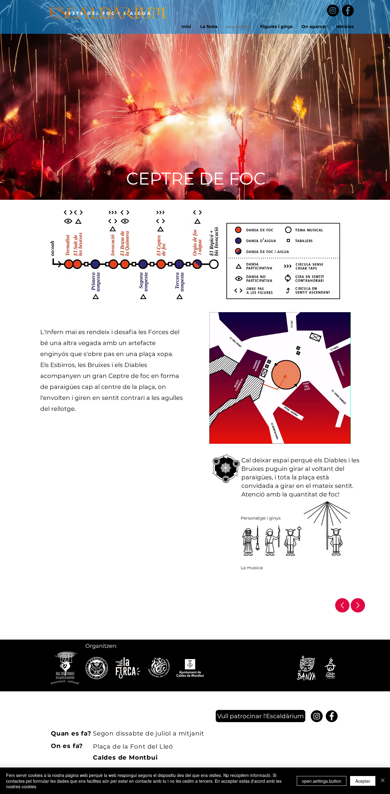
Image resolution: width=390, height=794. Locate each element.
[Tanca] (382, 780)
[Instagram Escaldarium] (333, 10)
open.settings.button (321, 781)
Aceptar (362, 781)
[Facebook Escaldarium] (348, 10)
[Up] (342, 605)
